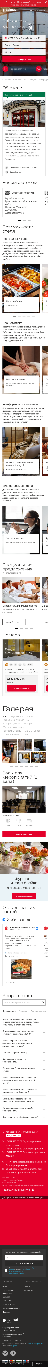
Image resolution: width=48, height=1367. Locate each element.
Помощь (6, 1312)
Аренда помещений (11, 1308)
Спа (26, 734)
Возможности (19, 79)
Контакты (6, 1300)
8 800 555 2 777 (8, 1337)
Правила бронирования (16, 1273)
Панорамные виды (11, 730)
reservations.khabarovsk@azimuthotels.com (26, 1161)
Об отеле (6, 79)
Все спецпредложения (11, 573)
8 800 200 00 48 (8, 1330)
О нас (4, 1287)
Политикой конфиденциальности (19, 1270)
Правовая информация (34, 1343)
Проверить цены (21, 688)
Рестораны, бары (11, 723)
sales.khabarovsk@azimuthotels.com (24, 1169)
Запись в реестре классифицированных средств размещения (23, 1185)
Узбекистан (29, 1290)
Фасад (30, 716)
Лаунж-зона (16, 716)
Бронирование (9, 1011)
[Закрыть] (46, 2)
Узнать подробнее (24, 834)
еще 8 (30, 664)
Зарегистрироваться (24, 1263)
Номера (28, 723)
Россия (27, 1287)
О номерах (24, 1011)
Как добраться (15, 172)
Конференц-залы (11, 734)
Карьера (6, 1297)
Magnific (14, 1345)
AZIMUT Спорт (32, 730)
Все (4, 716)
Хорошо (39, 1364)
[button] (19, 220)
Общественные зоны (13, 727)
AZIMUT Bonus (8, 1304)
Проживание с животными (15, 719)
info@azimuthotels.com (11, 1340)
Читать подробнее (12, 956)
